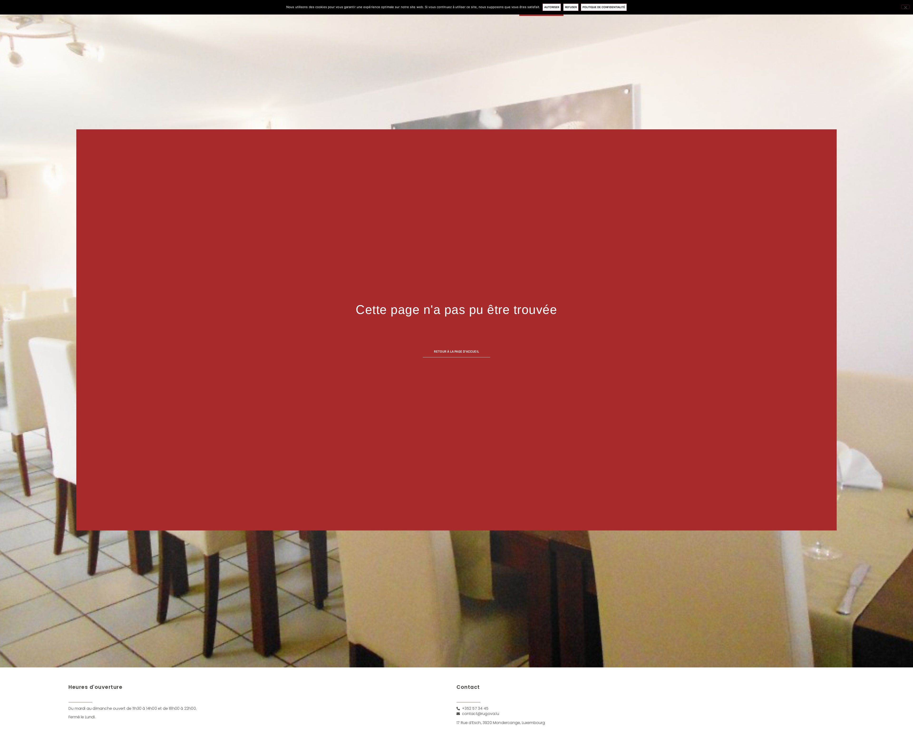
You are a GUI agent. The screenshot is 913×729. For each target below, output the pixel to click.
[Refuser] (905, 7)
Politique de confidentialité (604, 7)
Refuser (571, 7)
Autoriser (551, 7)
